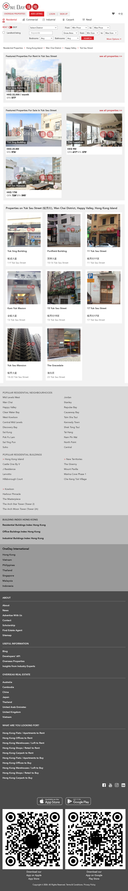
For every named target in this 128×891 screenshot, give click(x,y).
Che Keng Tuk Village (75, 479)
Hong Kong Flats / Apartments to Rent (23, 733)
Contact (6, 620)
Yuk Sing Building (17, 251)
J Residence (9, 469)
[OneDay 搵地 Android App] (78, 801)
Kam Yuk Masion (17, 308)
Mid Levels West (11, 397)
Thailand (7, 570)
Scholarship (8, 625)
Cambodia (8, 687)
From (67, 27)
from (82, 33)
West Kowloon (10, 417)
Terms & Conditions (74, 885)
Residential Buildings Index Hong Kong (24, 525)
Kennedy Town (72, 422)
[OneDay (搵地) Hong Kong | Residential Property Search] (20, 5)
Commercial (32, 19)
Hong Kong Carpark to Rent (17, 753)
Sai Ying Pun (9, 442)
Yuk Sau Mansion (17, 365)
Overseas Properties (14, 14)
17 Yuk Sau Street (96, 308)
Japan (5, 697)
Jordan (67, 397)
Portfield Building (57, 251)
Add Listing (36, 14)
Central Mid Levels (12, 422)
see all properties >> (111, 56)
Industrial (50, 19)
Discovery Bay (10, 427)
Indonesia (7, 586)
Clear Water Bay (11, 412)
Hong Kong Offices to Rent (17, 738)
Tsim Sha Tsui (71, 417)
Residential (11, 19)
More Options (113, 39)
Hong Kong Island (13, 459)
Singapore (8, 575)
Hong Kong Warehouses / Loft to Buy (22, 768)
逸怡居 (50, 373)
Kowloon (8, 489)
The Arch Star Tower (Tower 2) (18, 504)
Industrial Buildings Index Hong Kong (23, 538)
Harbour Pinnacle (12, 494)
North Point (70, 442)
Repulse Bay (70, 407)
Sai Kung (7, 432)
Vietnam (7, 559)
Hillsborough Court (13, 479)
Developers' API (11, 656)
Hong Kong (8, 554)
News (5, 610)
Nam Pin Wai (70, 437)
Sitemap (7, 635)
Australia (7, 682)
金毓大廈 (12, 315)
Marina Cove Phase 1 (75, 474)
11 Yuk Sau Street (96, 251)
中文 (120, 13)
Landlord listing (13, 33)
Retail (89, 19)
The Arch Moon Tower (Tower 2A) (20, 509)
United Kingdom (11, 712)
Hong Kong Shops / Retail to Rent (21, 748)
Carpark (70, 19)
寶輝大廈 (52, 258)
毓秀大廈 (12, 373)
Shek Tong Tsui (72, 427)
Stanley (68, 402)
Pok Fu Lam (9, 437)
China (5, 692)
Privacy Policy (90, 885)
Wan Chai (7, 402)
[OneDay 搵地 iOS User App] (50, 801)
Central (68, 447)
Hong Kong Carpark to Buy (17, 778)
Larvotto (7, 474)
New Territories (73, 459)
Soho (5, 447)
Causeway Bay (71, 412)
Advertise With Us (12, 615)
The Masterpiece (11, 499)
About (5, 605)
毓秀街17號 (93, 315)
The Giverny (70, 464)
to (91, 27)
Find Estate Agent (12, 630)
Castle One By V (11, 464)
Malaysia (7, 580)
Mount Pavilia (71, 469)
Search (88, 38)
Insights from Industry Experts (18, 666)
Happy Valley (9, 407)
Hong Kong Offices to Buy (16, 763)
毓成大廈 (12, 258)
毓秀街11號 (93, 258)
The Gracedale (55, 365)
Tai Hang (68, 432)
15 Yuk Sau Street (56, 308)
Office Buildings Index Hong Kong (21, 531)
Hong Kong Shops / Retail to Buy (20, 773)
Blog (5, 651)
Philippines (8, 565)
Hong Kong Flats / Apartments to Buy (23, 758)
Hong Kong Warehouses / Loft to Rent (23, 743)
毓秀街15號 (53, 315)
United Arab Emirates (14, 707)
